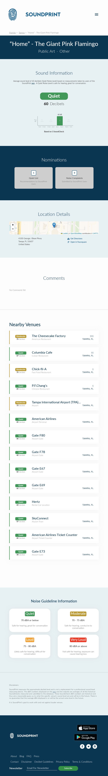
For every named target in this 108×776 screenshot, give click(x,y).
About (14, 756)
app (33, 83)
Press (36, 756)
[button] (54, 225)
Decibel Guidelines (43, 762)
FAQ (29, 756)
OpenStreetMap (76, 233)
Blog (21, 756)
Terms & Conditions (82, 762)
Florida (12, 33)
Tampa (22, 33)
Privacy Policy (63, 762)
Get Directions (76, 239)
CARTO (95, 233)
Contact (15, 762)
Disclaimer (26, 762)
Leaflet (65, 233)
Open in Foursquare (78, 242)
